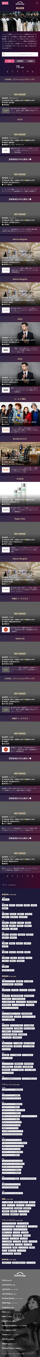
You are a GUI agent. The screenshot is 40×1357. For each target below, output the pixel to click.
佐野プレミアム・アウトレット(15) (11, 1116)
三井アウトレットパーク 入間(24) (11, 1119)
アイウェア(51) (33, 1241)
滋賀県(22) (5, 934)
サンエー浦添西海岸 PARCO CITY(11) (11, 1078)
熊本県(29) (28, 958)
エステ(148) (27, 1235)
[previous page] (7, 71)
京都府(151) (13, 934)
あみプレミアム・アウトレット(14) (11, 1125)
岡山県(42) (19, 943)
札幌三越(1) (19, 981)
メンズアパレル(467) (23, 1223)
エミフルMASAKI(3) (27, 1055)
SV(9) (4, 1205)
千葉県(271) (6, 917)
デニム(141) (16, 1232)
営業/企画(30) (18, 1208)
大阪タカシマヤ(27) (7, 1028)
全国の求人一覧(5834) (8, 970)
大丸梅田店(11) (6, 1031)
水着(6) (15, 1247)
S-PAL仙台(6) (23, 990)
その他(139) (17, 1253)
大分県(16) (5, 961)
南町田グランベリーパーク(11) (10, 1128)
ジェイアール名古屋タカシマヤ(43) (11, 1013)
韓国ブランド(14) (7, 1232)
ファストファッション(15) (20, 1229)
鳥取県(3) (5, 943)
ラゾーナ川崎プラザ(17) (18, 1004)
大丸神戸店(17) (22, 1034)
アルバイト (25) (31, 1262)
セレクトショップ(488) (8, 1226)
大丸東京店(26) (6, 999)
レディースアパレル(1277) (9, 1223)
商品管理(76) (27, 1208)
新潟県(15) (5, 922)
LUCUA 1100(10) (7, 1037)
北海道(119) (6, 899)
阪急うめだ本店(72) (29, 1028)
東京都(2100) (14, 917)
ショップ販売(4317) (7, 1202)
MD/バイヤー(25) (30, 1205)
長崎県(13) (21, 958)
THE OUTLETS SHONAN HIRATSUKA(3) (12, 1134)
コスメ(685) (25, 1232)
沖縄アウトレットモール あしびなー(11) (12, 1193)
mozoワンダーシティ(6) (29, 1016)
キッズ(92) (5, 1238)
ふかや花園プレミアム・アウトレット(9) (12, 1131)
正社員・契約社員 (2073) (19, 1262)
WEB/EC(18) (6, 1214)
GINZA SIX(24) (30, 1004)
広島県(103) (27, 943)
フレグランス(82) (17, 1235)
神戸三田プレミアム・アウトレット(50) (12, 1167)
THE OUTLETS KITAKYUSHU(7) (10, 1187)
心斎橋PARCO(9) (17, 1037)
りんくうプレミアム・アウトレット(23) (12, 1160)
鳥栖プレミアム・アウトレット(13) (11, 1184)
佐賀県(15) (13, 958)
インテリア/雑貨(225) (8, 1244)
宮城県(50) (19, 905)
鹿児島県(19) (20, 961)
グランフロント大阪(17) (16, 1025)
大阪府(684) (21, 934)
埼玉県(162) (28, 914)
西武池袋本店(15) (29, 995)
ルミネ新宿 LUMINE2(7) (8, 1002)
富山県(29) (13, 922)
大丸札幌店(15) (28, 981)
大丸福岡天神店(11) (7, 1066)
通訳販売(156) (14, 1214)
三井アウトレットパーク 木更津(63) (11, 1113)
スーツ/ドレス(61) (7, 1229)
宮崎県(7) (12, 961)
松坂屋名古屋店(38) (26, 1013)
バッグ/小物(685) (7, 1241)
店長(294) (32, 1202)
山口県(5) (5, 946)
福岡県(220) (6, 958)
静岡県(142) (28, 925)
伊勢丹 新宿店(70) (31, 1002)
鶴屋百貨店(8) (6, 1069)
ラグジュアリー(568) (21, 1226)
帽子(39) (25, 1241)
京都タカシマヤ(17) (17, 1031)
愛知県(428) (6, 929)
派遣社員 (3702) (6, 1262)
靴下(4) (4, 1250)
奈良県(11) (5, 937)
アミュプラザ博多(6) (8, 1073)
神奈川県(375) (23, 917)
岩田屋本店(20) (18, 1063)
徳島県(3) (5, 952)
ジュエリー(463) (14, 1238)
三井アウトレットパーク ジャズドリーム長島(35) (14, 1143)
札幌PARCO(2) (18, 984)
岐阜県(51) (20, 925)
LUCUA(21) (5, 1025)
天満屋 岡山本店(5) (7, 1046)
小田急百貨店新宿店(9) (16, 995)
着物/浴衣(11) (12, 1250)
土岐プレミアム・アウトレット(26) (11, 1149)
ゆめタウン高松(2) (7, 1058)
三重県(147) (14, 929)
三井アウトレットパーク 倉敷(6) (10, 1178)
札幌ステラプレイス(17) (8, 981)
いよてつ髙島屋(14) (15, 1055)
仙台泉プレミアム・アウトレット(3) (11, 1098)
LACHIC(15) (17, 1016)
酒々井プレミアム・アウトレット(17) (12, 1122)
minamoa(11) (6, 1049)
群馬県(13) (20, 914)
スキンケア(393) (7, 1235)
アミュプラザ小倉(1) (8, 1063)
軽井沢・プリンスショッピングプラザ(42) (13, 1146)
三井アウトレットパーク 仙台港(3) (11, 1095)
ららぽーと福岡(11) (30, 1069)
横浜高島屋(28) (6, 1004)
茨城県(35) (5, 914)
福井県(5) (28, 922)
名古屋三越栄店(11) (7, 1016)
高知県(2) (27, 952)
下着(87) (32, 1247)
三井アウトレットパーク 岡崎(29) (11, 1155)
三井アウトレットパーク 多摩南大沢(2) (12, 1104)
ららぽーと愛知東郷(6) (8, 1019)
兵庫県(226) (30, 934)
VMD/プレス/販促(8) (8, 1208)
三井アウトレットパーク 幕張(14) (11, 1107)
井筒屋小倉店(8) (29, 1063)
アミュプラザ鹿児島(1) (17, 1069)
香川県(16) (12, 952)
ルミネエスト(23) (21, 1002)
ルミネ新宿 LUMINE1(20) (18, 999)
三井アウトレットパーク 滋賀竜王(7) (11, 1170)
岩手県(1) (12, 905)
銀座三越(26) (6, 995)
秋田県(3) (27, 905)
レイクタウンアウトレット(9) (29, 1116)
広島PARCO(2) (17, 1046)
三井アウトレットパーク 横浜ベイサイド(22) (13, 1110)
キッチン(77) (19, 1244)
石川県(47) (20, 922)
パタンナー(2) (20, 1205)
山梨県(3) (5, 925)
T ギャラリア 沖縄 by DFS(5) (29, 1078)
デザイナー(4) (11, 1205)
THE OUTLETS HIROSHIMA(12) (28, 1178)
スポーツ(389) (27, 1244)
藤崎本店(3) (32, 990)
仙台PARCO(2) (6, 990)
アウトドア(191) (7, 1247)
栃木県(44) (13, 914)
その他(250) (23, 1214)
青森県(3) (5, 905)
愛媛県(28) (20, 952)
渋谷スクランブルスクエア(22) (10, 1008)
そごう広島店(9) (18, 1043)
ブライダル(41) (21, 1250)
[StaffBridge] (20, 3)
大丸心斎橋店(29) (29, 1025)
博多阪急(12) (18, 1066)
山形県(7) (34, 905)
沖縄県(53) (5, 966)
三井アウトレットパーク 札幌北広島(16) (12, 1089)
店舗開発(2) (14, 1211)
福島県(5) (5, 908)
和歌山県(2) (13, 937)
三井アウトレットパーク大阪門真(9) (11, 1172)
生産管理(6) (5, 1211)
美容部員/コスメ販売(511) (21, 1202)
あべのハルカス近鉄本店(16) (10, 1034)
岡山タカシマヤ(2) (7, 1043)
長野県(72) (12, 925)
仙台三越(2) (15, 990)
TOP (3, 885)
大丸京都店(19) (18, 1028)
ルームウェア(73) (23, 1247)
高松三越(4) (5, 1055)
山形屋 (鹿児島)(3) (27, 1066)
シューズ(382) (16, 1241)
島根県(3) (12, 943)
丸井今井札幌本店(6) (8, 984)
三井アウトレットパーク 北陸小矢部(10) (12, 1152)
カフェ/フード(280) (7, 1253)
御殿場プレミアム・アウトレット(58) (12, 1140)
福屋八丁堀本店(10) (29, 1043)
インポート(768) (33, 1226)
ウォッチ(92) (24, 1238)
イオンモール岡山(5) (28, 1046)
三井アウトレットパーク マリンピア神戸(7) (13, 1163)
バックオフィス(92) (23, 1211)
